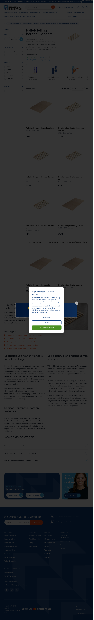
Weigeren (47, 322)
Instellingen (46, 317)
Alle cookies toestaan (47, 327)
